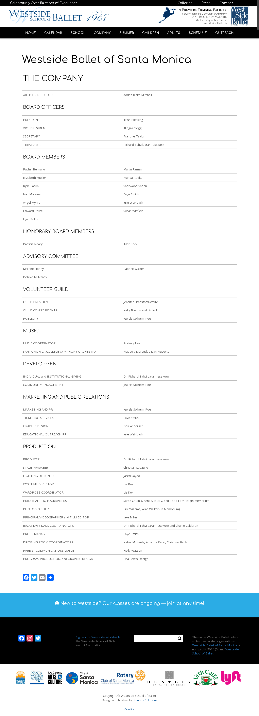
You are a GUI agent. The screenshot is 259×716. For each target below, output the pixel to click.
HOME (30, 33)
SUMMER (126, 33)
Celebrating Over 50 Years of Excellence (44, 3)
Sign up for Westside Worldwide (98, 637)
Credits (129, 709)
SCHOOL (78, 33)
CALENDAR (53, 33)
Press (206, 3)
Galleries (185, 3)
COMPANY (102, 33)
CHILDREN (150, 33)
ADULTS (173, 33)
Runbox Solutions (145, 700)
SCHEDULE (198, 33)
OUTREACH (224, 33)
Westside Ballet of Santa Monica (214, 645)
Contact (226, 3)
